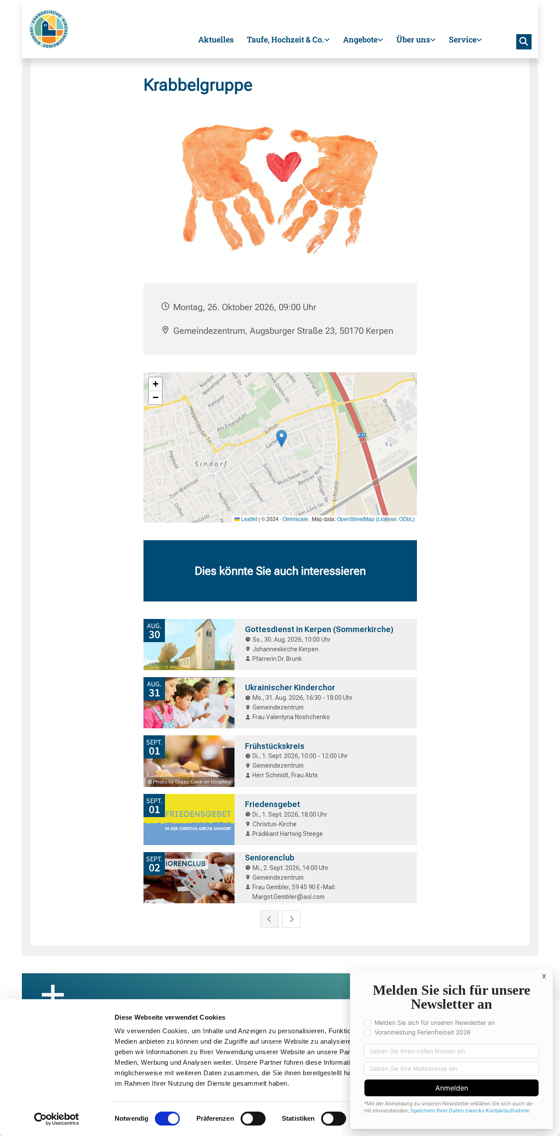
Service (462, 39)
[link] (288, 40)
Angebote (360, 39)
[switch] (253, 1119)
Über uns (413, 39)
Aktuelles (216, 39)
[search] (524, 41)
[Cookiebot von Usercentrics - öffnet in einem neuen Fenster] (56, 1119)
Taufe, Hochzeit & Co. (285, 39)
